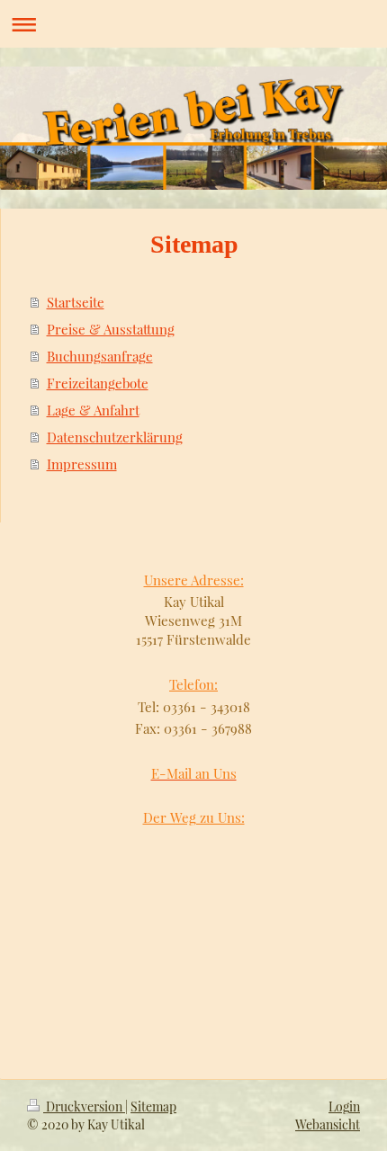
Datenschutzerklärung (115, 437)
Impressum (82, 464)
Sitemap (153, 1106)
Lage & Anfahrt (93, 410)
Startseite (75, 302)
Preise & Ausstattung (111, 329)
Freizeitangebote (97, 383)
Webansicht (327, 1124)
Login (344, 1106)
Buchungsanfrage (100, 356)
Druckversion (84, 1106)
